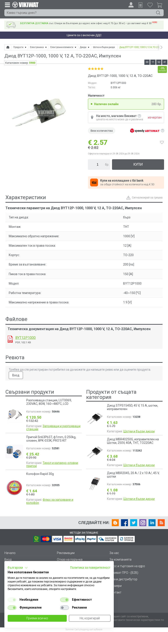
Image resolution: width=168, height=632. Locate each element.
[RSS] (161, 522)
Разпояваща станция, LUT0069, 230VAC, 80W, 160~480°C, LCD (49, 401)
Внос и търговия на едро (127, 566)
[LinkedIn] (152, 522)
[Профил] (131, 4)
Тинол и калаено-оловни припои (52, 464)
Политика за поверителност (90, 567)
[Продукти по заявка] (140, 5)
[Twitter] (133, 522)
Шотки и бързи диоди (139, 431)
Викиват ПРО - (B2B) (123, 572)
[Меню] (7, 4)
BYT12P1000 (25, 338)
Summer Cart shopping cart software (84, 629)
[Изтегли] (10, 339)
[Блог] (115, 522)
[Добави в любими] (162, 142)
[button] (18, 567)
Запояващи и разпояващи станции (53, 427)
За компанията (120, 559)
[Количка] (161, 5)
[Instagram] (142, 522)
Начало (10, 553)
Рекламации (66, 553)
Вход (15, 375)
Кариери (115, 586)
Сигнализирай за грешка (147, 197)
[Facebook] (124, 522)
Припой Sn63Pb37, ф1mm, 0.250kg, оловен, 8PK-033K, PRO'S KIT (51, 438)
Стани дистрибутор (123, 579)
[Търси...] (158, 12)
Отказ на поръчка (69, 559)
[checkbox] (12, 600)
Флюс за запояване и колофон (49, 501)
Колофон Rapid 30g (40, 474)
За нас (114, 553)
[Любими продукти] (150, 4)
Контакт (115, 592)
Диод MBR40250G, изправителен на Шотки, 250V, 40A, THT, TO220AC (133, 440)
